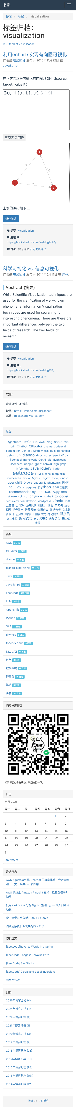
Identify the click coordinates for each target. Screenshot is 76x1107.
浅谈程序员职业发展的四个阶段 (25, 926)
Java (34, 468)
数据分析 (55, 509)
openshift (14, 482)
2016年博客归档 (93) (19, 1067)
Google (28, 464)
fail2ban (64, 455)
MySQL (36, 478)
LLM (38, 473)
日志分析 (18, 514)
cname (48, 446)
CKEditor (35, 446)
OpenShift (16, 609)
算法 (12, 684)
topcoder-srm (18, 643)
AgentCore (14, 442)
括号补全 (17, 509)
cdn (13, 446)
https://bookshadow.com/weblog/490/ (31, 242)
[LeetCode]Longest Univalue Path (27, 954)
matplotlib (58, 473)
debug (11, 455)
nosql (65, 478)
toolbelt (48, 496)
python (44, 487)
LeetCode (17, 592)
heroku (47, 464)
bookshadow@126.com (29, 415)
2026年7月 (11, 859)
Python (15, 618)
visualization (26, 230)
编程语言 (25, 518)
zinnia (58, 500)
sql (26, 496)
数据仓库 (42, 509)
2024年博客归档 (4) (18, 1008)
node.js (56, 478)
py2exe (19, 487)
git (49, 459)
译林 (65, 274)
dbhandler (63, 450)
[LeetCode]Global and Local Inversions (30, 971)
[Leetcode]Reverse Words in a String (29, 946)
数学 (12, 659)
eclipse (53, 455)
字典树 (59, 505)
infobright (22, 468)
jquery (45, 468)
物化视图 (53, 514)
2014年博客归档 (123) (20, 1084)
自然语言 (54, 518)
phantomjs (54, 482)
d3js (53, 450)
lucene (46, 473)
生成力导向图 (14, 137)
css (46, 450)
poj (11, 487)
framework (30, 459)
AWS (42, 442)
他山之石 (16, 651)
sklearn (12, 496)
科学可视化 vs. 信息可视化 (31, 268)
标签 (21, 16)
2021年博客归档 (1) (18, 1025)
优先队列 (31, 505)
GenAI (42, 459)
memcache (14, 478)
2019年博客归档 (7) (18, 1042)
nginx (46, 478)
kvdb (56, 468)
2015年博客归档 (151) (19, 1075)
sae (48, 491)
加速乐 (42, 505)
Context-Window (32, 450)
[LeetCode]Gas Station (20, 963)
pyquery (31, 487)
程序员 (65, 514)
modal (26, 478)
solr (20, 496)
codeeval (60, 446)
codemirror (13, 450)
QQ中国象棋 (60, 487)
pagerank (40, 482)
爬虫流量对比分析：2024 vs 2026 (27, 917)
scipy (56, 492)
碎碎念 (14, 676)
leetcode (22, 473)
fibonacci (16, 459)
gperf (38, 464)
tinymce (36, 496)
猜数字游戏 (13, 980)
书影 (7, 4)
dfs (19, 455)
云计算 (20, 505)
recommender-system (26, 492)
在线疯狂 (19, 60)
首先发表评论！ (39, 249)
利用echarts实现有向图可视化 (35, 54)
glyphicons (59, 459)
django (28, 455)
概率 (28, 514)
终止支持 (12, 518)
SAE (13, 626)
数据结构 (16, 668)
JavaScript (11, 65)
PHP (65, 482)
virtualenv (12, 501)
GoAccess (16, 464)
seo (64, 492)
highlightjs (59, 464)
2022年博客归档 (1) (18, 1017)
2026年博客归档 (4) (18, 1000)
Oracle (28, 482)
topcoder (61, 496)
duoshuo (41, 455)
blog (49, 442)
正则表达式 (39, 514)
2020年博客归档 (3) (18, 1033)
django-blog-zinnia (22, 567)
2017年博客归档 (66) (19, 1059)
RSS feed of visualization (18, 44)
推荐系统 (30, 509)
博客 (9, 16)
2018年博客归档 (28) (19, 1050)
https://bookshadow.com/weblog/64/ (30, 370)
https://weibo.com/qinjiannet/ (33, 410)
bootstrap (61, 442)
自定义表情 (41, 518)
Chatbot (22, 446)
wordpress (44, 501)
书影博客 (43, 1100)
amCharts (30, 442)
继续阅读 (10, 218)
